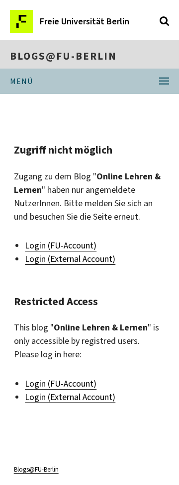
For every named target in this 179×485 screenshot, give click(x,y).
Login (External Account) (70, 259)
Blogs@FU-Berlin (63, 56)
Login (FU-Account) (60, 245)
